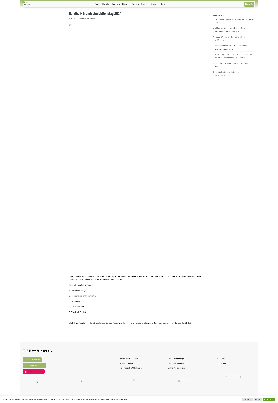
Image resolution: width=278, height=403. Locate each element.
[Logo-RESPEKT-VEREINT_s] (44, 382)
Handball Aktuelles (87, 18)
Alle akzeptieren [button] (269, 399)
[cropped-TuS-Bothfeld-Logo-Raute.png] (26, 2)
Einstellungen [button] (247, 399)
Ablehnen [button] (258, 399)
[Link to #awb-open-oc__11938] (172, 4)
